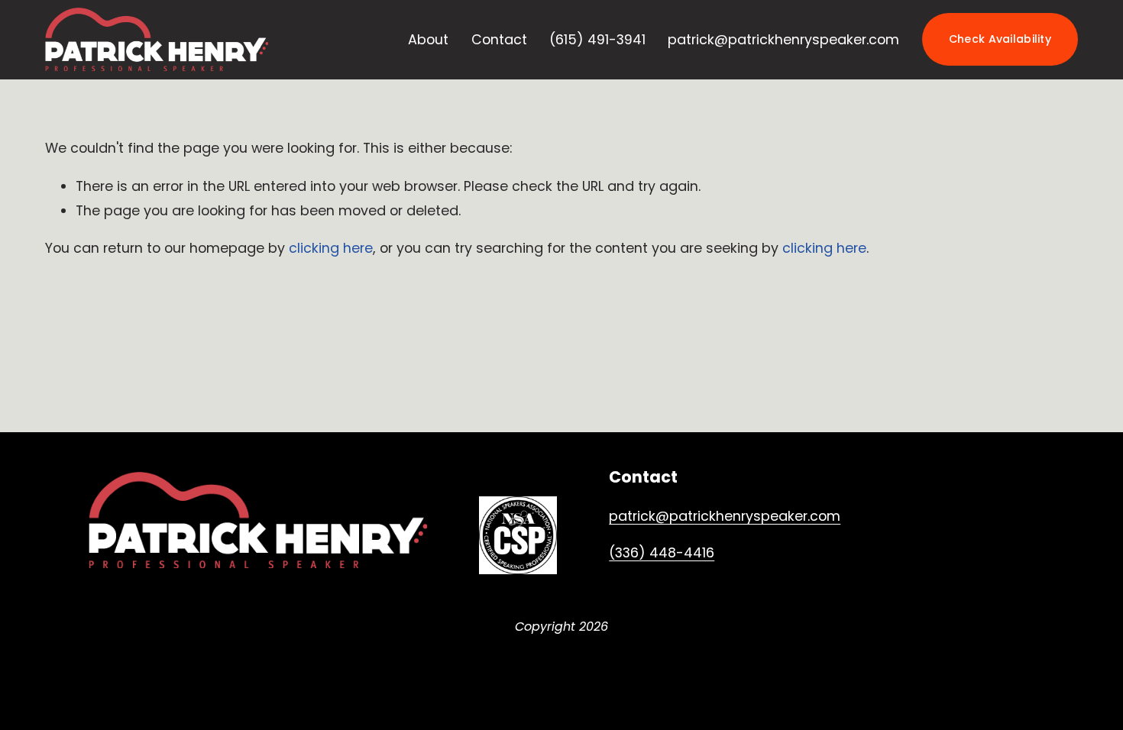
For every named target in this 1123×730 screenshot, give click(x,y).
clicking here (331, 247)
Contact (499, 39)
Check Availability (1000, 39)
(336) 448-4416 (661, 552)
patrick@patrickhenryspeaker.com (783, 39)
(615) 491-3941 (597, 39)
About (428, 39)
